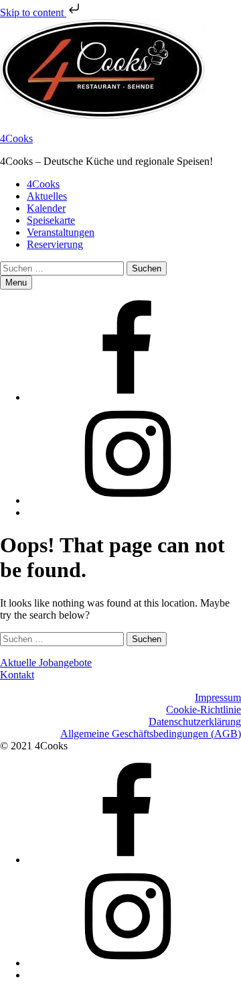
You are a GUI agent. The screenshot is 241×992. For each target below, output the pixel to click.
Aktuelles (47, 196)
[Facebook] (127, 397)
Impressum (218, 697)
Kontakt (17, 674)
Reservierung (55, 244)
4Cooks (16, 138)
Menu (16, 282)
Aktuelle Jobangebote (46, 662)
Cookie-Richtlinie (203, 709)
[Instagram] (127, 500)
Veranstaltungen (60, 232)
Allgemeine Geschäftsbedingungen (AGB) (150, 733)
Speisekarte (51, 220)
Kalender (46, 208)
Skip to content (33, 12)
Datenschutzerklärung (195, 721)
